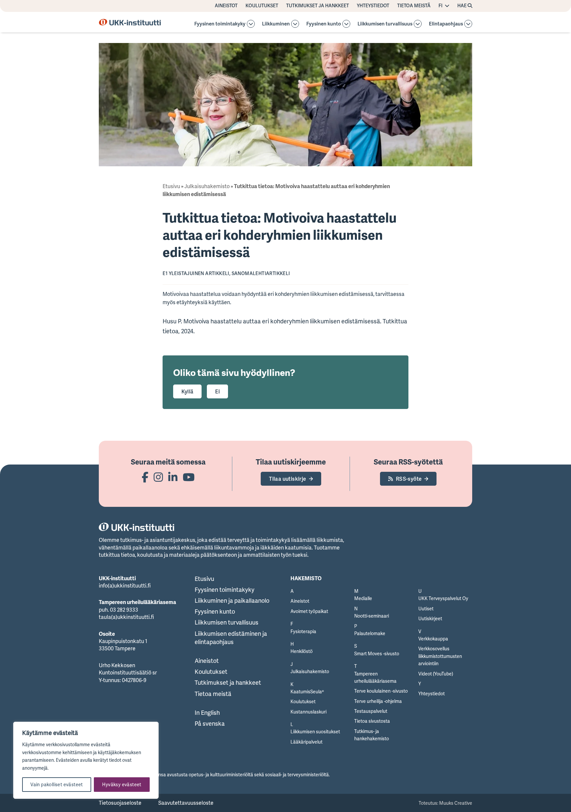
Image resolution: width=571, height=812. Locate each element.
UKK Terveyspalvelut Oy (443, 598)
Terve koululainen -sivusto (381, 691)
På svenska (210, 723)
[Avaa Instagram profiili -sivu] (158, 477)
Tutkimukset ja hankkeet (317, 6)
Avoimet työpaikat (309, 611)
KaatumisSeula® (307, 691)
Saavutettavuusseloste (185, 802)
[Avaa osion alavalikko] (251, 24)
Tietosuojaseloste (120, 802)
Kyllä (187, 391)
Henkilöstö (301, 651)
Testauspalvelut (370, 711)
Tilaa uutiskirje (287, 478)
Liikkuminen (276, 24)
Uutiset (426, 608)
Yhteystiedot (373, 6)
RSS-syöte (409, 478)
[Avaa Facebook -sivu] (145, 477)
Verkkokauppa (433, 638)
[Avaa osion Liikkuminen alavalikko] (295, 24)
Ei (217, 391)
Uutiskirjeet (430, 618)
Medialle (363, 598)
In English (207, 712)
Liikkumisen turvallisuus (385, 24)
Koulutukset (262, 6)
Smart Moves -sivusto (376, 653)
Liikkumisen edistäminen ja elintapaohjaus (231, 637)
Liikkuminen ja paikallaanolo (232, 600)
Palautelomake (369, 633)
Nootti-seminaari (371, 616)
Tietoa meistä (414, 6)
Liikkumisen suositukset (315, 731)
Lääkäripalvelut (306, 742)
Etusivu (171, 186)
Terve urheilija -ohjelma (378, 701)
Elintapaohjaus (446, 24)
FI (440, 6)
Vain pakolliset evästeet (56, 784)
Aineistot (226, 6)
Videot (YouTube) (435, 673)
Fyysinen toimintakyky (220, 24)
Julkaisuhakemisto (207, 186)
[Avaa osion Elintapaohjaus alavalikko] (468, 24)
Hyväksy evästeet (121, 784)
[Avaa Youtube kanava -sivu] (189, 477)
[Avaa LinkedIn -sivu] (172, 477)
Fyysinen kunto (323, 24)
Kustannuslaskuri (308, 712)
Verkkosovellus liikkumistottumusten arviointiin (440, 656)
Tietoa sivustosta (372, 721)
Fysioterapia (303, 631)
